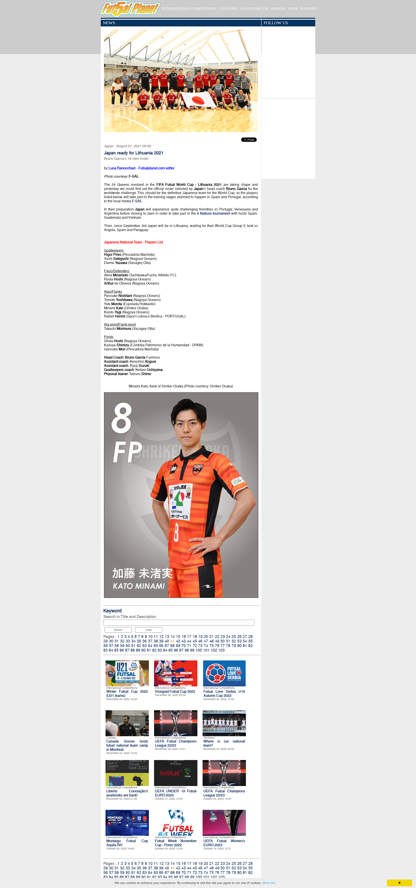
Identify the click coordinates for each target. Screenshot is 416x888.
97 (181, 650)
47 (206, 641)
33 (128, 641)
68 (172, 645)
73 (200, 645)
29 (105, 641)
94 (165, 650)
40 (167, 641)
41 (172, 641)
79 (234, 645)
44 (189, 641)
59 (122, 645)
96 (176, 650)
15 (178, 636)
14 (172, 636)
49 (217, 641)
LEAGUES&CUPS (254, 8)
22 (217, 636)
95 (170, 650)
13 (167, 636)
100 (198, 650)
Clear (148, 629)
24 (228, 636)
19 (200, 636)
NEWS (293, 8)
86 (122, 650)
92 (154, 650)
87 (127, 650)
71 (189, 645)
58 (116, 645)
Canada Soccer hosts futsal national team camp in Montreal (127, 745)
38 (156, 641)
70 (183, 645)
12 (161, 636)
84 (111, 650)
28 (250, 636)
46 (200, 641)
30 (111, 641)
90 (143, 650)
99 (192, 650)
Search (118, 629)
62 (139, 645)
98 (187, 650)
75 (211, 645)
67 (167, 645)
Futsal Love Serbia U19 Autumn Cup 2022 (224, 693)
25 (234, 636)
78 (228, 645)
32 (122, 641)
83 (105, 650)
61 (133, 645)
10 (150, 636)
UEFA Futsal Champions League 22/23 (176, 743)
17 (189, 636)
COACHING (228, 8)
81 (245, 645)
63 (144, 645)
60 (128, 645)
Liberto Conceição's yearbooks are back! (127, 793)
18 (195, 636)
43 (183, 641)
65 (156, 645)
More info (268, 883)
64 (150, 645)
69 (178, 645)
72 (195, 645)
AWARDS (278, 8)
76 (217, 645)
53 (239, 641)
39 (161, 641)
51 (228, 641)
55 (250, 641)
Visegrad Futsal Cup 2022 (175, 691)
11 (156, 636)
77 (222, 645)
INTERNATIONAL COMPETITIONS (189, 8)
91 (149, 650)
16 (184, 636)
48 (211, 641)
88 (132, 650)
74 (206, 645)
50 (222, 641)
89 (138, 650)
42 (178, 641)
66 (161, 645)
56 (105, 645)
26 (239, 636)
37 (150, 641)
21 (211, 636)
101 (206, 650)
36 (144, 641)
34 (133, 641)
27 (245, 636)
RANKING (309, 8)
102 (214, 650)
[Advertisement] (288, 138)
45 (195, 641)
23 (223, 636)
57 (111, 645)
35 (139, 641)
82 (250, 645)
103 (221, 650)
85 (116, 650)
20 (206, 636)
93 (160, 650)
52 (234, 641)
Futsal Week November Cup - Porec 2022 (176, 843)
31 (116, 641)
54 (245, 641)
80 (239, 645)
